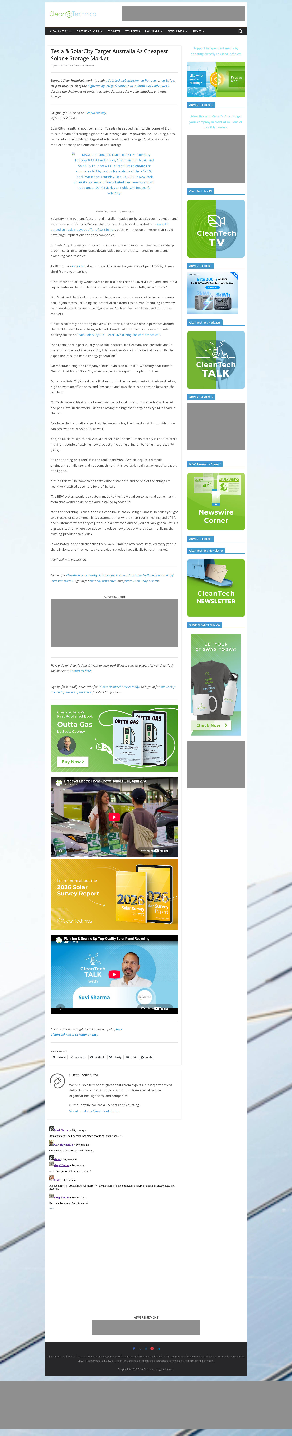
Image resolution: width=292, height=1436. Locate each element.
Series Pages (176, 31)
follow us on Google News (140, 581)
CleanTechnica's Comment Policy (74, 1035)
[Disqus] (114, 1166)
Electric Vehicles (88, 31)
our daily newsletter (102, 581)
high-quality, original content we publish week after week (128, 86)
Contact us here (80, 671)
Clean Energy (58, 31)
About (197, 31)
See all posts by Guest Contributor (94, 1111)
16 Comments (88, 65)
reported (78, 266)
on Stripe (167, 80)
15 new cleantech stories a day (118, 687)
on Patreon (148, 80)
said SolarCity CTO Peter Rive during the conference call (119, 335)
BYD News (114, 31)
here (119, 1029)
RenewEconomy (96, 113)
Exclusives (152, 31)
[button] (69, 31)
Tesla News (132, 31)
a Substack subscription (122, 80)
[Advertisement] (183, 13)
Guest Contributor (71, 65)
